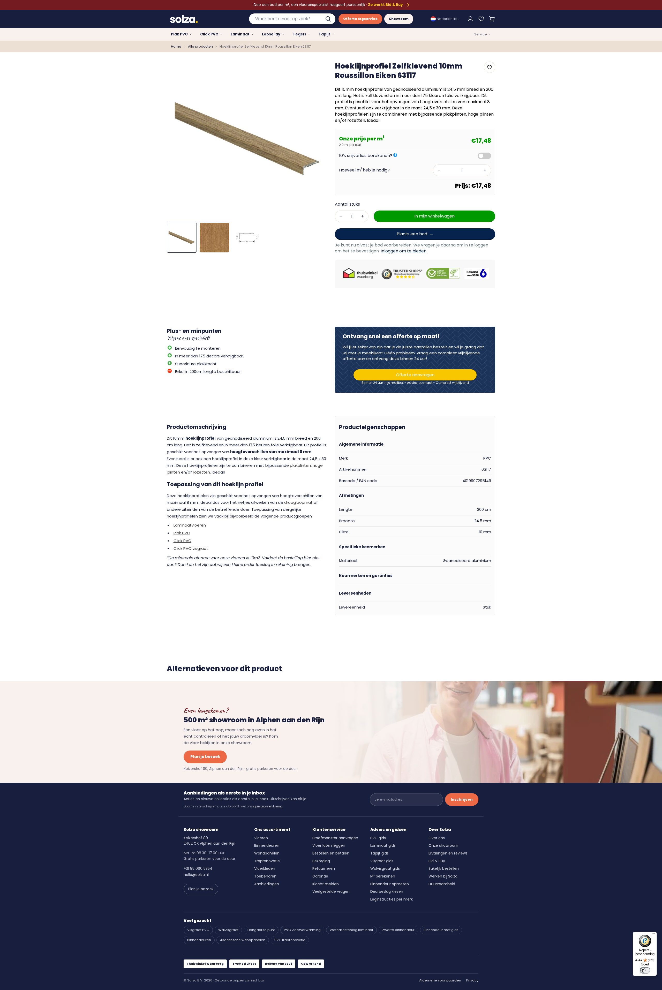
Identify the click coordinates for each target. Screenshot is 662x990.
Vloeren (261, 838)
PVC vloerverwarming (302, 929)
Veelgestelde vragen (331, 891)
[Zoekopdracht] (328, 18)
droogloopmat (298, 502)
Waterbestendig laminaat (351, 929)
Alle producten (200, 46)
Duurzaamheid (441, 884)
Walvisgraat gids (385, 868)
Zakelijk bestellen (443, 868)
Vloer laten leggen (328, 845)
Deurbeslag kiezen (386, 891)
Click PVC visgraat (191, 548)
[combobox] (292, 18)
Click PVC (182, 540)
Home (176, 46)
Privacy (472, 980)
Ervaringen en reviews (448, 853)
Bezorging (321, 861)
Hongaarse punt (261, 929)
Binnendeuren (266, 845)
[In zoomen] (316, 69)
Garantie (320, 876)
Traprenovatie (267, 861)
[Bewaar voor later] (481, 19)
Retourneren (323, 868)
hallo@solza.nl (196, 874)
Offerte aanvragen (415, 375)
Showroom (399, 18)
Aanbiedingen (266, 884)
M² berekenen (382, 876)
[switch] (645, 970)
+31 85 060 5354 (198, 868)
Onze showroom (443, 845)
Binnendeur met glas (441, 929)
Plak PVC (182, 533)
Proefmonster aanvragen (335, 838)
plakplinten (300, 465)
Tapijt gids (379, 853)
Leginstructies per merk (391, 899)
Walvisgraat (228, 929)
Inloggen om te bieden (403, 251)
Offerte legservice (360, 18)
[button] (492, 19)
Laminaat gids (383, 845)
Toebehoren (265, 876)
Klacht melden (325, 884)
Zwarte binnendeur (398, 929)
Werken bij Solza (442, 876)
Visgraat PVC (198, 929)
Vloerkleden (264, 868)
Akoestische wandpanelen (242, 940)
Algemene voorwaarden (440, 980)
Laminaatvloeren (190, 525)
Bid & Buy (436, 861)
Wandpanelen (267, 853)
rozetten (201, 472)
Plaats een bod (412, 234)
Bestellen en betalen (330, 853)
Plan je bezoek (205, 756)
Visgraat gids (381, 861)
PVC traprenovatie (289, 940)
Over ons (436, 838)
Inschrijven (462, 799)
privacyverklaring (268, 806)
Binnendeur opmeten (389, 884)
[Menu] (654, 935)
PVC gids (378, 838)
